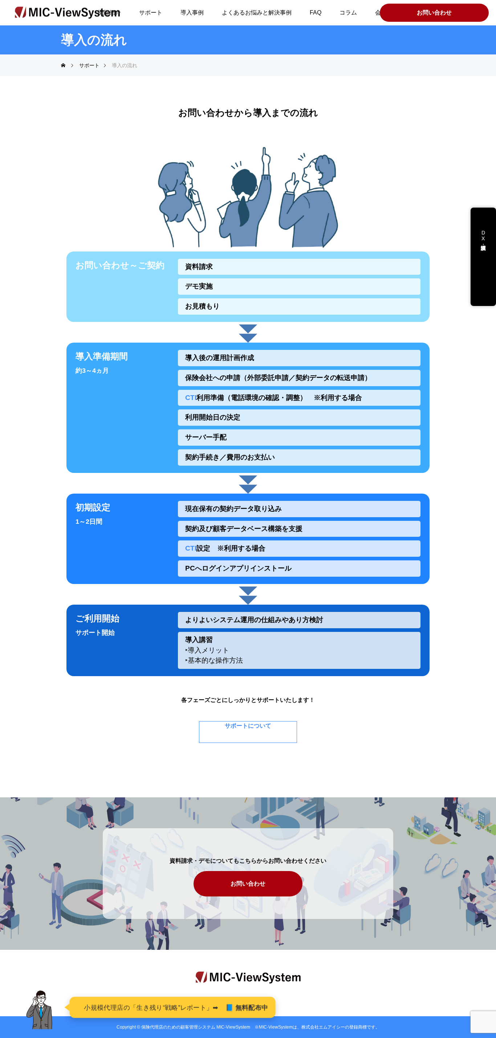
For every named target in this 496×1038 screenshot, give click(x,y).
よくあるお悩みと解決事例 (257, 12)
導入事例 (192, 12)
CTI (190, 397)
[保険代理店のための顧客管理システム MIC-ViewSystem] (67, 13)
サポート (150, 12)
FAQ (315, 12)
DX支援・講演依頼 (483, 241)
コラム (348, 12)
